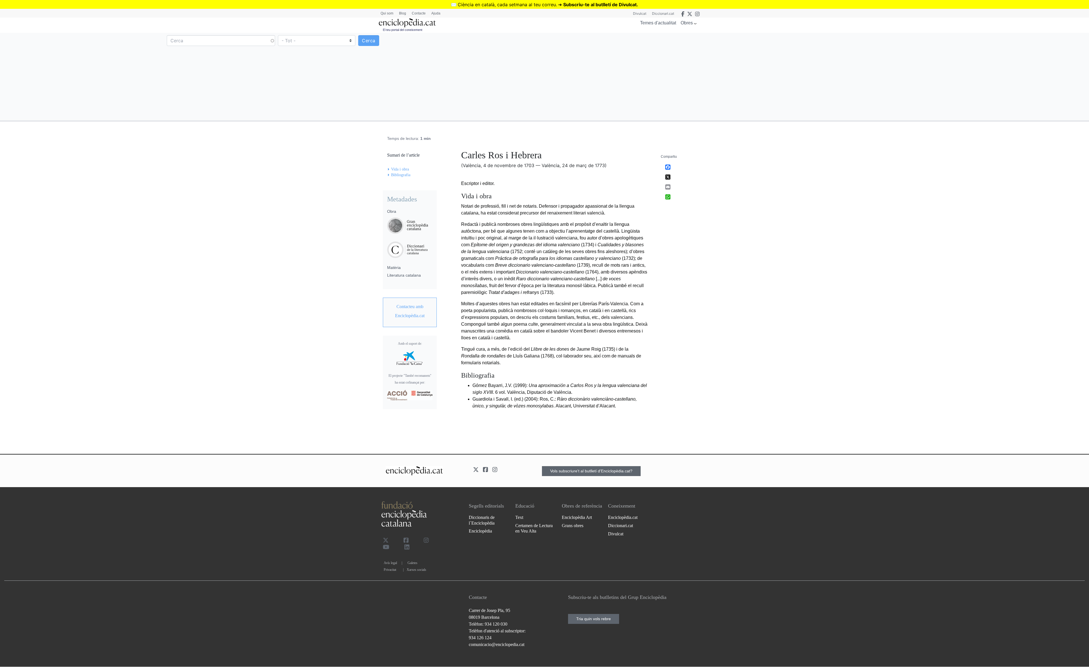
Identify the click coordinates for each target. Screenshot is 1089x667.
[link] (409, 311)
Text (519, 517)
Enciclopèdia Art (577, 517)
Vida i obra (400, 169)
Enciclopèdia (480, 531)
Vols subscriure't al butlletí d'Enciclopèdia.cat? (591, 471)
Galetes (412, 563)
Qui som (387, 13)
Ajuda (435, 13)
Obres (687, 22)
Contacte (419, 13)
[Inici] (407, 23)
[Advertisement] (816, 76)
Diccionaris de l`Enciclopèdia (482, 520)
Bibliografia (400, 175)
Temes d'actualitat (658, 22)
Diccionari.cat (663, 13)
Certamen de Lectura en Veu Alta (534, 528)
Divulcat (639, 13)
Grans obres (572, 525)
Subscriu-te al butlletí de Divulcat (600, 4)
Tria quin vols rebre (593, 618)
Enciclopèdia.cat (623, 517)
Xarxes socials (416, 570)
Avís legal (390, 563)
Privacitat (390, 570)
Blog (402, 13)
